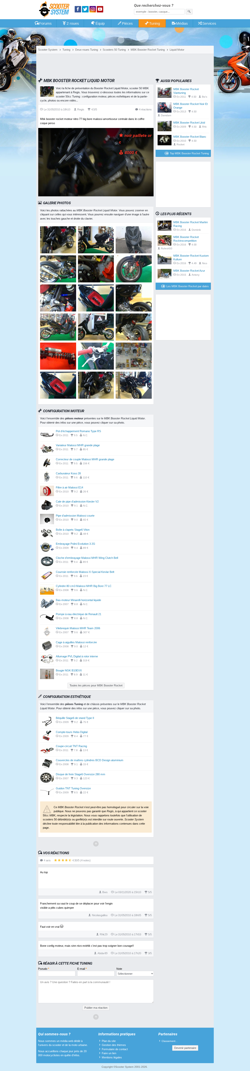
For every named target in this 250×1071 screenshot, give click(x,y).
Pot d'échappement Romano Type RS (78, 431)
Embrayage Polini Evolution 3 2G (75, 543)
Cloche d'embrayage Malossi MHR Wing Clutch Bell (87, 557)
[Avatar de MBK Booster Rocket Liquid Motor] (58, 252)
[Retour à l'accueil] (55, 10)
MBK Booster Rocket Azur (189, 270)
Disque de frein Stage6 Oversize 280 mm (80, 774)
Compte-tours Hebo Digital (71, 732)
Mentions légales (112, 1057)
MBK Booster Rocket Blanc (189, 136)
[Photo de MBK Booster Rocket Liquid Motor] (96, 252)
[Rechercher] (189, 11)
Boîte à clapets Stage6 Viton (72, 529)
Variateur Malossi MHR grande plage (78, 445)
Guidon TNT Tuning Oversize (73, 788)
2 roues (73, 23)
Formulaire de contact (115, 1049)
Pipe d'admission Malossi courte (75, 515)
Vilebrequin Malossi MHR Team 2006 (78, 628)
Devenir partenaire (185, 1047)
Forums (45, 23)
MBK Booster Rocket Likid (189, 122)
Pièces (127, 23)
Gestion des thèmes (114, 1045)
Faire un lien (109, 1053)
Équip (100, 23)
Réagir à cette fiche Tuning (67, 963)
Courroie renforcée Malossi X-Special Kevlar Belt (85, 571)
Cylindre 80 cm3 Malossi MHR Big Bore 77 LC (83, 586)
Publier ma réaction (95, 1007)
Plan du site (109, 1040)
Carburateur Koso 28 (68, 473)
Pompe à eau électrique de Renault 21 (78, 614)
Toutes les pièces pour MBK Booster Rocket (96, 685)
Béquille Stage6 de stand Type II (75, 717)
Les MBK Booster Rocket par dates (187, 286)
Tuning (154, 23)
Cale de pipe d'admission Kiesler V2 (77, 501)
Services (209, 23)
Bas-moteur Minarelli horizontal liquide (78, 600)
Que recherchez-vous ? (153, 5)
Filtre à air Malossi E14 (69, 487)
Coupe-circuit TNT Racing (71, 746)
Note (119, 968)
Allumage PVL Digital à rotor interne (77, 656)
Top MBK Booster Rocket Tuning (189, 153)
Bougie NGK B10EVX (69, 670)
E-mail (82, 968)
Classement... (170, 1041)
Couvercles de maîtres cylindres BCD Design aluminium (89, 760)
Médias (182, 23)
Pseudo (43, 968)
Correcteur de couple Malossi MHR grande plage (85, 459)
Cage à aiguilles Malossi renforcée (76, 642)
